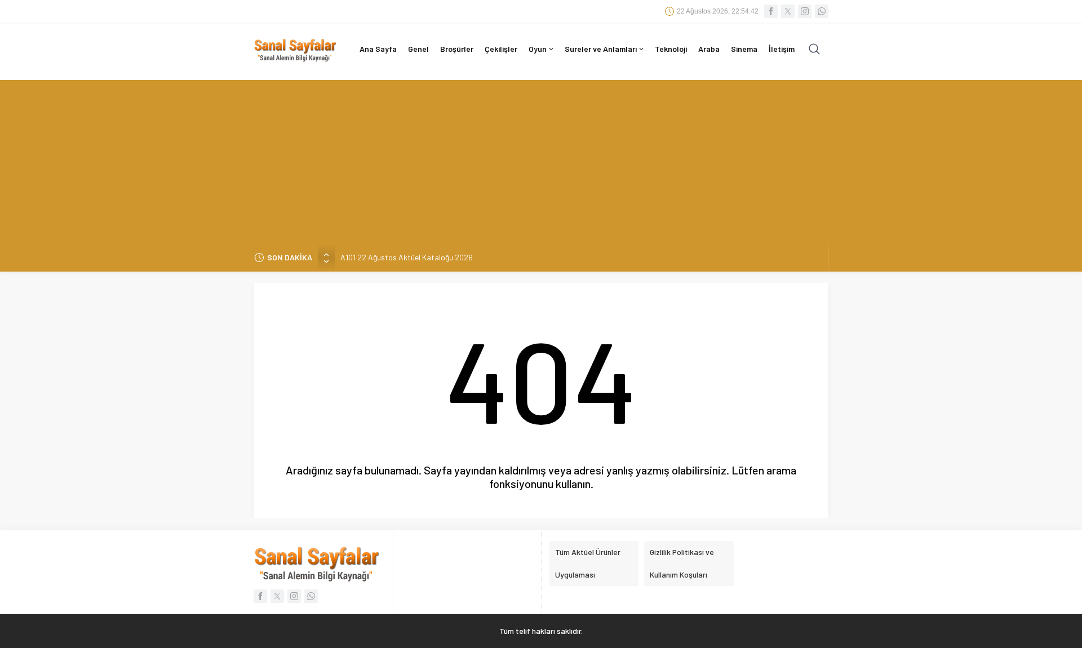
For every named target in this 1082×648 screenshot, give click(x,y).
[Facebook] (771, 11)
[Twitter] (788, 11)
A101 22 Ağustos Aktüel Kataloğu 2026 (406, 257)
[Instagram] (805, 11)
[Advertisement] (541, 159)
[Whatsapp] (821, 11)
